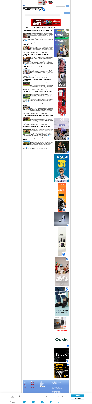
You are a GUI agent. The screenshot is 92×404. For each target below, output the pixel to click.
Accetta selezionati (77, 398)
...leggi (26, 40)
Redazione (41, 381)
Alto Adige (32, 387)
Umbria (32, 388)
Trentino (32, 386)
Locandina (41, 384)
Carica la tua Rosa (66, 13)
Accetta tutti (77, 395)
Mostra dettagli (56, 402)
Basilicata (25, 382)
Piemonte (32, 382)
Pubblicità (41, 385)
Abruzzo (25, 381)
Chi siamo (41, 382)
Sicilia (32, 385)
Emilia (24, 384)
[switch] (33, 402)
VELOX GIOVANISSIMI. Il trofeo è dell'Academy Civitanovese (38, 115)
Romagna (25, 385)
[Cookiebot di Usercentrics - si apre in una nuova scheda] (13, 402)
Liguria (25, 387)
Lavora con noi (42, 383)
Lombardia (25, 388)
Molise (32, 381)
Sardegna (32, 384)
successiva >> (30, 28)
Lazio (24, 386)
